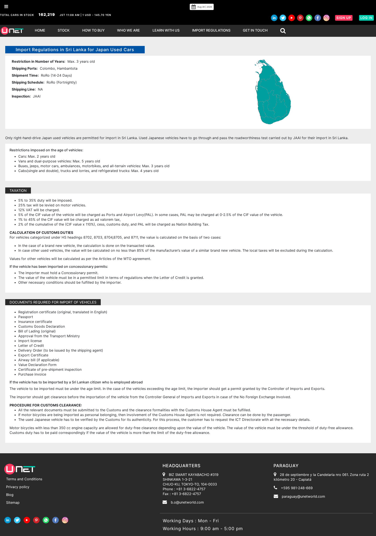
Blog (9, 494)
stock (64, 30)
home (40, 30)
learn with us (166, 30)
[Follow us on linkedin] (274, 18)
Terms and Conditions (24, 479)
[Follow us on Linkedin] (7, 520)
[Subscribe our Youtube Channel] (291, 18)
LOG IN (366, 18)
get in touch (255, 30)
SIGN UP (343, 18)
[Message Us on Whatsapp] (46, 520)
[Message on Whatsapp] (309, 18)
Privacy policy (17, 487)
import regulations (211, 30)
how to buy (93, 30)
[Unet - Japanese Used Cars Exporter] (12, 30)
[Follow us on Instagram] (326, 18)
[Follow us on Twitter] (283, 18)
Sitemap (13, 502)
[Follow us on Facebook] (317, 18)
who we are (128, 30)
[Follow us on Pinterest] (300, 18)
